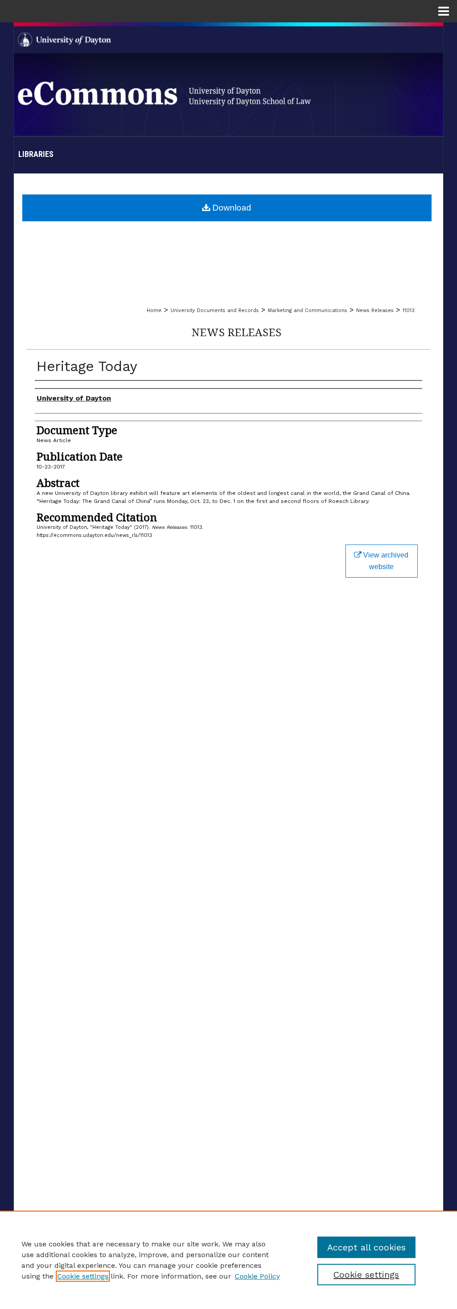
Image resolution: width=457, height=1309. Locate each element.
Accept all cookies (366, 1247)
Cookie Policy (257, 1276)
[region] (228, 1260)
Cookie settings (82, 1276)
